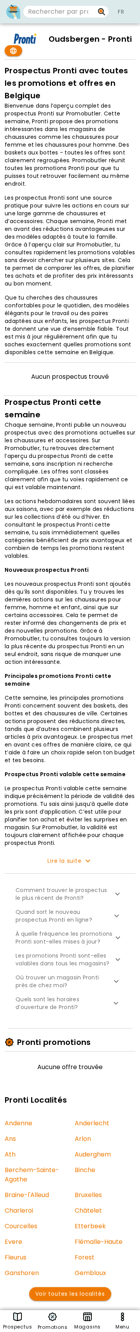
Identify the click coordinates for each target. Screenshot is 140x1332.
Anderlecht (92, 1123)
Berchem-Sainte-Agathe (32, 1174)
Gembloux (90, 1272)
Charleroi (19, 1210)
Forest (84, 1257)
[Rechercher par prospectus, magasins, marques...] (101, 12)
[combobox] (59, 11)
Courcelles (21, 1226)
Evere (13, 1241)
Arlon (83, 1138)
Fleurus (15, 1257)
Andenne (18, 1123)
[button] (70, 894)
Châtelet (88, 1210)
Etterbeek (90, 1226)
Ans (10, 1138)
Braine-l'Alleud (27, 1194)
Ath (10, 1154)
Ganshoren (22, 1272)
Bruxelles (88, 1194)
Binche (85, 1169)
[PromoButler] (13, 11)
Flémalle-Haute (98, 1241)
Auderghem (93, 1154)
